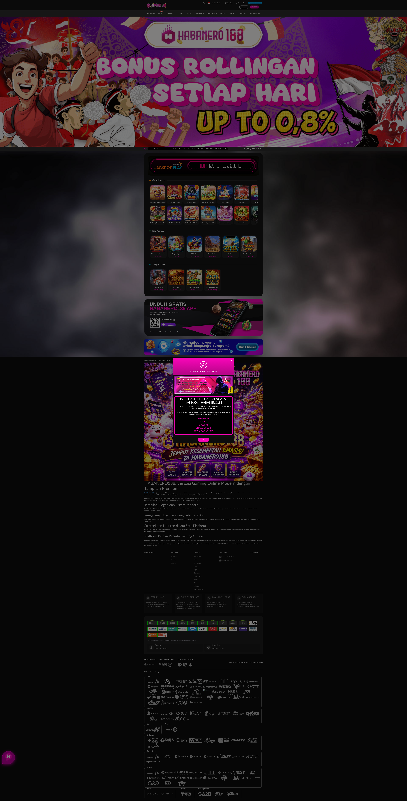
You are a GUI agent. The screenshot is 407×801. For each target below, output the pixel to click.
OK (203, 440)
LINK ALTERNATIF (203, 428)
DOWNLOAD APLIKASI (204, 431)
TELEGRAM (203, 422)
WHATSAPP (203, 419)
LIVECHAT (203, 425)
